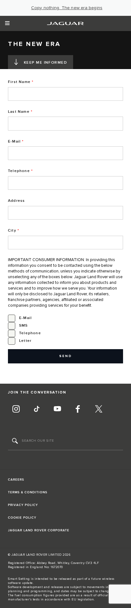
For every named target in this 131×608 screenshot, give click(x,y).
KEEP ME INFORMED (45, 62)
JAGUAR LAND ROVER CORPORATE (38, 530)
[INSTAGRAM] (16, 410)
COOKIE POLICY (22, 518)
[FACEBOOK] (78, 410)
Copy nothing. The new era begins (66, 7)
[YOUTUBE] (57, 410)
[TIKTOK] (37, 410)
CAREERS (16, 480)
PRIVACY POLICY (23, 505)
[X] (99, 410)
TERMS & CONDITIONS (27, 492)
